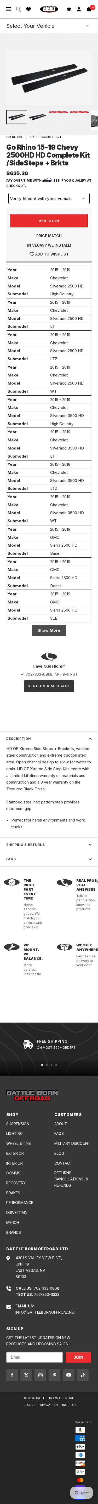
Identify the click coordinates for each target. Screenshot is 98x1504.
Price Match (49, 236)
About (60, 1124)
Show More (49, 630)
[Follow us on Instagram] (40, 1375)
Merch (12, 1222)
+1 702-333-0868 (37, 674)
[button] (69, 9)
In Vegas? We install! (49, 245)
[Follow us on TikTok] (83, 1375)
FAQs (11, 859)
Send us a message (49, 686)
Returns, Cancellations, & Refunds (71, 1178)
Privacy (44, 1405)
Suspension (17, 1124)
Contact (63, 1163)
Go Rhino (14, 137)
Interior (14, 1163)
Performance (19, 1202)
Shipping (60, 1405)
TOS (73, 1405)
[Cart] (89, 9)
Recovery (16, 1183)
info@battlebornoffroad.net (45, 1312)
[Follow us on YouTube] (68, 1375)
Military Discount (72, 1143)
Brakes (13, 1193)
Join (78, 1357)
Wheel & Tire (18, 1143)
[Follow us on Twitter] (26, 1375)
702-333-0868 (46, 1288)
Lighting (14, 1133)
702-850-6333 (46, 1294)
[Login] (79, 9)
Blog (59, 1153)
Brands (13, 1232)
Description (18, 739)
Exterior (15, 1153)
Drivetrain (16, 1212)
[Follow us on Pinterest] (54, 1375)
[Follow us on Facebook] (12, 1375)
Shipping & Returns (25, 845)
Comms (13, 1173)
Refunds (29, 1405)
